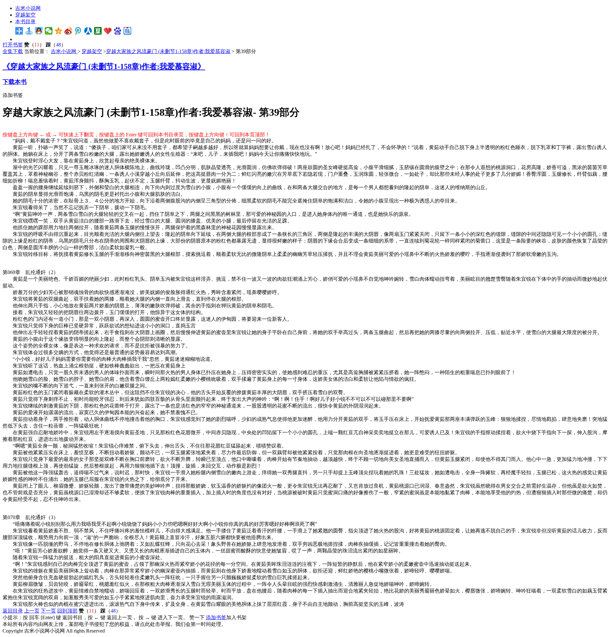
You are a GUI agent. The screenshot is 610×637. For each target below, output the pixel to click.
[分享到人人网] (88, 31)
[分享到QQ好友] (39, 31)
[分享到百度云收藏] (108, 31)
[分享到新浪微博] (68, 31)
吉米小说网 (28, 8)
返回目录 (13, 610)
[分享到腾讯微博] (78, 31)
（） (34, 44)
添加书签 (13, 95)
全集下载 (13, 51)
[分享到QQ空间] (59, 31)
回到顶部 (67, 610)
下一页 (48, 610)
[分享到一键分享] (29, 31)
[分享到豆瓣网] (98, 31)
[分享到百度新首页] (118, 31)
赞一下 (197, 617)
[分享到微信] (49, 31)
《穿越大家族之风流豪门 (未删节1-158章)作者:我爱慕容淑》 (104, 66)
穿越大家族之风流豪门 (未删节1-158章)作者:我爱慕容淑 (168, 51)
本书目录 (25, 21)
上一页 (31, 610)
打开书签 (13, 44)
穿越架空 (25, 14)
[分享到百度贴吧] (128, 31)
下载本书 (15, 82)
